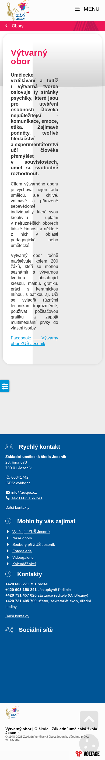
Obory (17, 26)
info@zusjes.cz (24, 492)
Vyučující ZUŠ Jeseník (31, 531)
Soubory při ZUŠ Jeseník (33, 544)
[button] (86, 9)
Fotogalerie (22, 551)
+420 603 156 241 (27, 498)
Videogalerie (23, 557)
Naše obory (22, 538)
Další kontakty (17, 507)
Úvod (18, 11)
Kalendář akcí (24, 564)
